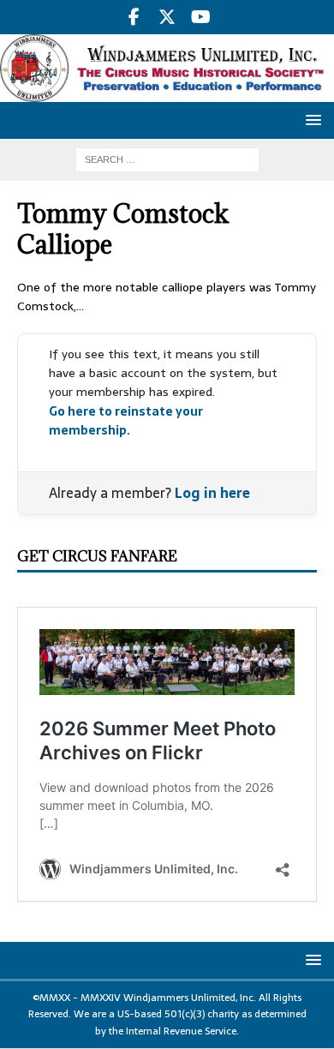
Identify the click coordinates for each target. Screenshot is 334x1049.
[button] (310, 119)
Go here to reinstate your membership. (126, 421)
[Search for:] (167, 158)
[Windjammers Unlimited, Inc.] (167, 92)
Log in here (212, 493)
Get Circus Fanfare (97, 556)
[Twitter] (167, 17)
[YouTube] (201, 17)
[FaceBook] (134, 17)
